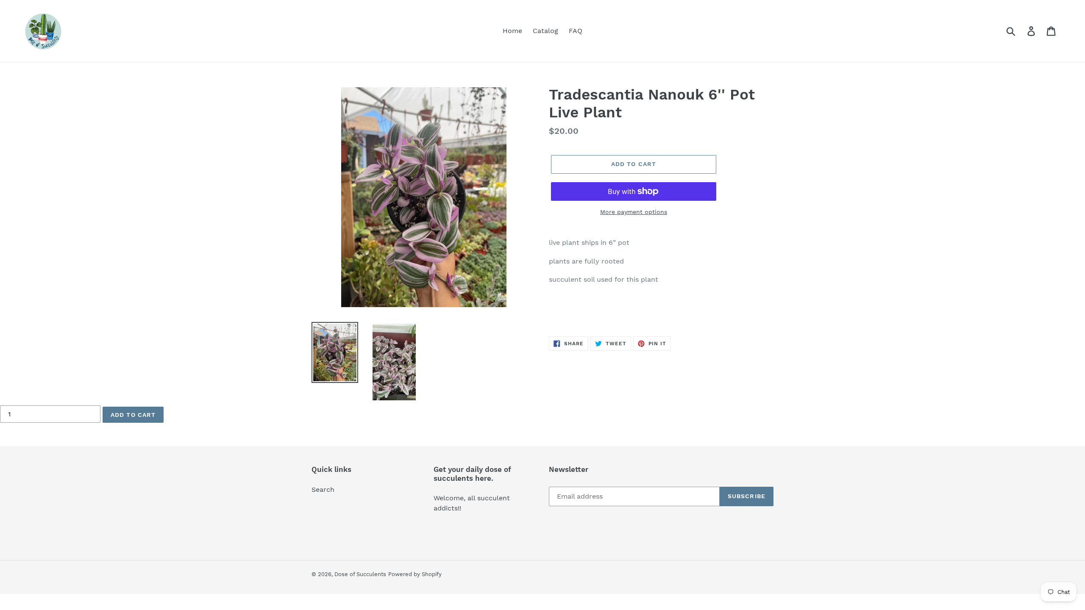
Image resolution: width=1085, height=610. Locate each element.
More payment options (633, 211)
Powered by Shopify (415, 574)
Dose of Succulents (360, 574)
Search (323, 489)
